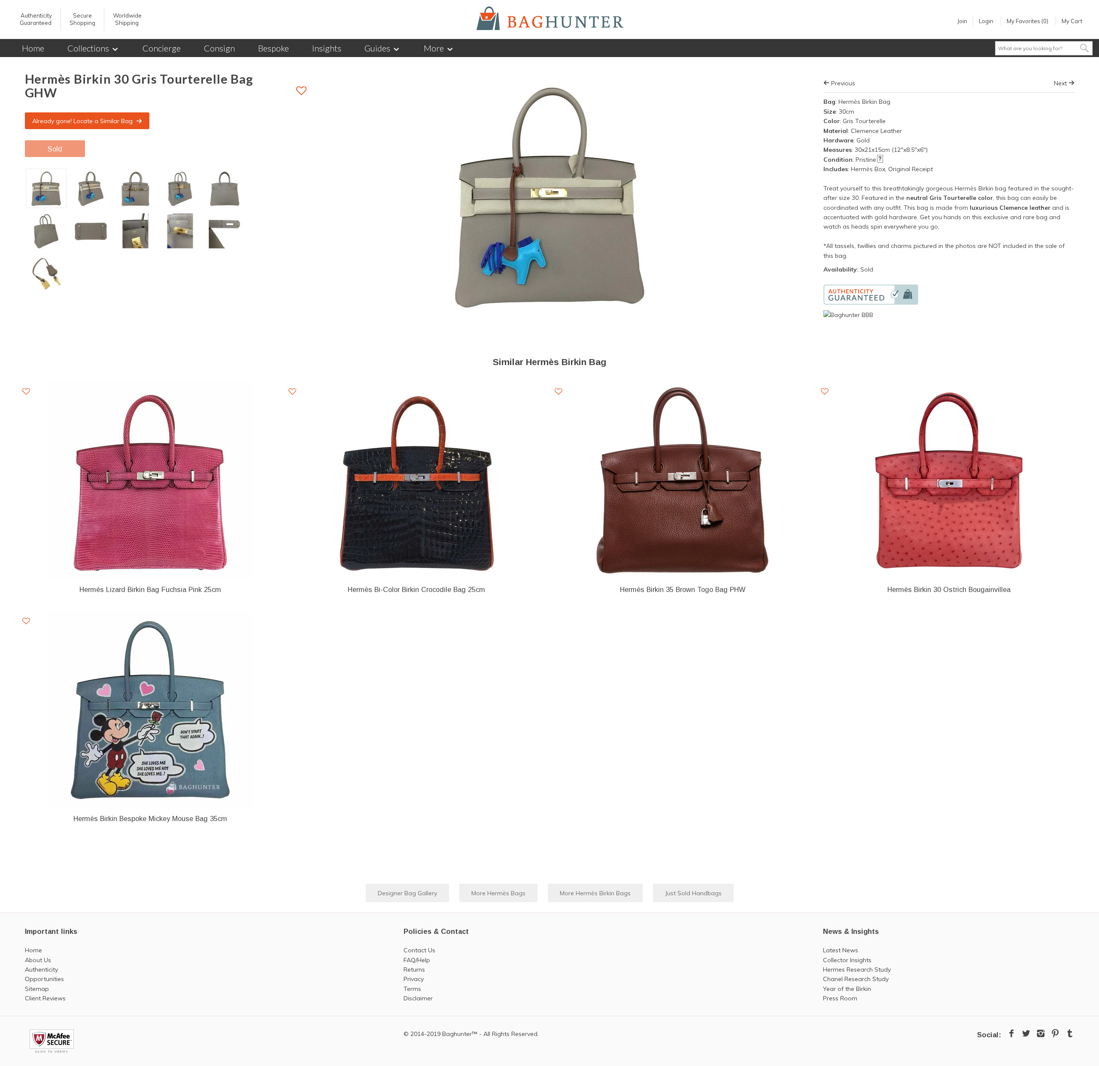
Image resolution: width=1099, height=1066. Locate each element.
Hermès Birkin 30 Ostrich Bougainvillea (949, 589)
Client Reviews (45, 998)
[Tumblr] (1070, 1033)
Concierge (162, 48)
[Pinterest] (1055, 1033)
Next (1061, 83)
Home (33, 48)
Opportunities (44, 979)
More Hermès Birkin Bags (595, 893)
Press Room (840, 998)
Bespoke (273, 48)
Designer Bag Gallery (407, 893)
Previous (842, 83)
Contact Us (419, 950)
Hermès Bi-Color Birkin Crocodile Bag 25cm (416, 589)
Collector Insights (847, 960)
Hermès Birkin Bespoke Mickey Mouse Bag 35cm (150, 818)
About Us (38, 960)
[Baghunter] (550, 18)
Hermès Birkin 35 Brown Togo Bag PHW (682, 589)
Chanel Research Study (856, 979)
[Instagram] (1040, 1033)
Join (962, 21)
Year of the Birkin (847, 989)
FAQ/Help (417, 960)
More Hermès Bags (498, 893)
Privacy (414, 979)
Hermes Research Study (857, 969)
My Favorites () (1027, 21)
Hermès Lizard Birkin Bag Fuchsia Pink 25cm (150, 589)
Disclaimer (418, 998)
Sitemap (37, 989)
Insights (326, 48)
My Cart (1072, 21)
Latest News (840, 950)
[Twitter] (1026, 1033)
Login (986, 21)
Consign (219, 48)
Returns (414, 969)
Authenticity (41, 969)
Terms (412, 989)
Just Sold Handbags (693, 893)
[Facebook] (1011, 1033)
